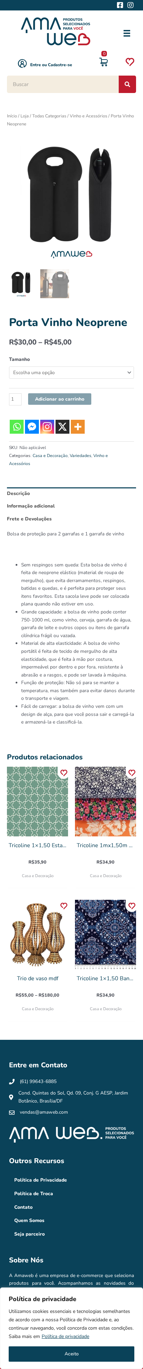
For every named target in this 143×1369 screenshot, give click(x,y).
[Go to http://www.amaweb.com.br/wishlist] (130, 63)
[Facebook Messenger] (32, 427)
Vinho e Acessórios (88, 116)
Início (12, 116)
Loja (24, 116)
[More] (78, 427)
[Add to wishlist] (64, 773)
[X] (62, 427)
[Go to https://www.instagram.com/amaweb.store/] (130, 6)
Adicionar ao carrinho (59, 399)
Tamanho (19, 359)
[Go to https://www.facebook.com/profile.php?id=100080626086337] (120, 6)
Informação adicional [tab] (31, 506)
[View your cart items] (103, 63)
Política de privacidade (65, 1336)
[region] (71, 1328)
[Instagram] (47, 427)
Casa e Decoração (50, 455)
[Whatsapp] (17, 427)
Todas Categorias (49, 116)
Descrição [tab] (18, 493)
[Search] (127, 84)
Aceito (72, 1354)
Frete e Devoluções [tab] (29, 519)
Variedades (80, 455)
